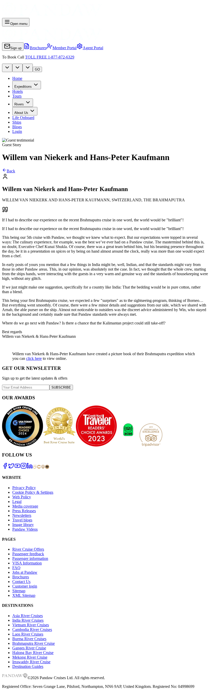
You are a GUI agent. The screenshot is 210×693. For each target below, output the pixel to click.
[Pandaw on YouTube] (17, 467)
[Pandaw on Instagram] (23, 467)
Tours (17, 96)
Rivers (19, 104)
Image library (23, 524)
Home (17, 78)
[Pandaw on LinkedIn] (30, 467)
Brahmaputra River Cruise (33, 643)
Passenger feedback (28, 554)
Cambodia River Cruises (32, 629)
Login (17, 131)
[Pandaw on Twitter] (11, 467)
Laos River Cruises (27, 634)
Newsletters (21, 515)
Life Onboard (23, 117)
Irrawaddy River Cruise (31, 662)
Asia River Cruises (27, 615)
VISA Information (27, 563)
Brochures (20, 577)
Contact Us (21, 581)
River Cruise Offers (28, 549)
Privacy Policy (24, 488)
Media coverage (25, 506)
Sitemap (18, 591)
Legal (17, 501)
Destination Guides (27, 666)
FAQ (16, 568)
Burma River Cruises (29, 639)
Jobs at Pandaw (24, 572)
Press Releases (24, 511)
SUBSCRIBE (61, 387)
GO (37, 69)
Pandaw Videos (25, 529)
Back (11, 171)
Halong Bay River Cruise (33, 652)
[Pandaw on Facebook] (5, 467)
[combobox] (7, 68)
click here (34, 358)
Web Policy (21, 497)
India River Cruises (28, 620)
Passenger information (30, 558)
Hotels (17, 91)
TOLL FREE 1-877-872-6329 (49, 57)
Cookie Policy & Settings (32, 492)
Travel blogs (22, 520)
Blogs (17, 127)
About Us (21, 113)
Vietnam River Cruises (30, 625)
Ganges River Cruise (29, 648)
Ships (16, 122)
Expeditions (23, 86)
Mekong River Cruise (29, 657)
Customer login (24, 586)
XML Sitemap (23, 595)
